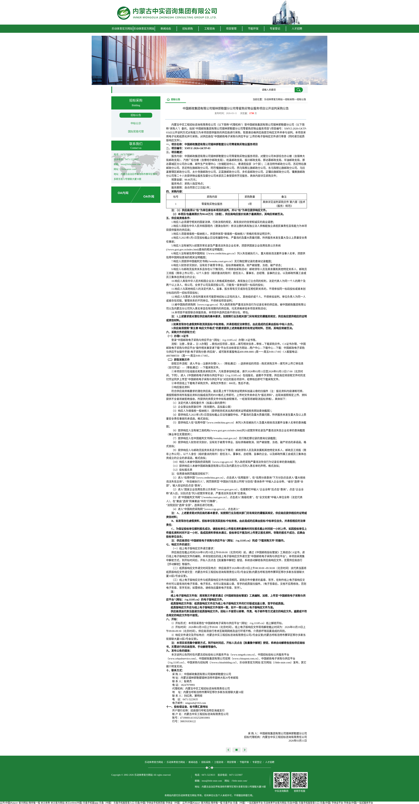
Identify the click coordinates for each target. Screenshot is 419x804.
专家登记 (275, 28)
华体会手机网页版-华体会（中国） (164, 802)
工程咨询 (218, 762)
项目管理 (231, 762)
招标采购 (205, 762)
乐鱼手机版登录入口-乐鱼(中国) (130, 802)
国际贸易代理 (136, 131)
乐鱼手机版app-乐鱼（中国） (98, 802)
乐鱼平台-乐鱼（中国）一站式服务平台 (243, 802)
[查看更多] (236, 749)
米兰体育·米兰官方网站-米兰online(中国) (61, 802)
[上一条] (228, 749)
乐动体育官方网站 (122, 28)
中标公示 (136, 123)
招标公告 (136, 115)
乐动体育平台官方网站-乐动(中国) (281, 802)
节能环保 (244, 762)
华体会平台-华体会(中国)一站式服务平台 (352, 802)
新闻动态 (193, 762)
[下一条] (244, 749)
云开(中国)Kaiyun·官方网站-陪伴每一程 (20, 802)
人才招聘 (297, 28)
